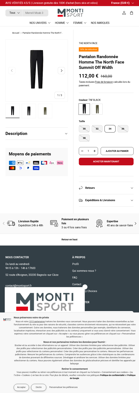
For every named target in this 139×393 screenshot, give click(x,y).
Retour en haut (69, 239)
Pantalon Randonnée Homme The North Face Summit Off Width (43, 33)
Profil (75, 264)
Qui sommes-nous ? (84, 270)
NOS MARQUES (100, 22)
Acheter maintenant (106, 161)
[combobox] (26, 12)
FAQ (74, 277)
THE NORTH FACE (88, 43)
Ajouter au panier (117, 151)
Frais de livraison (104, 82)
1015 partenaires (37, 321)
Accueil (15, 33)
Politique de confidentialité (112, 375)
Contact (76, 284)
